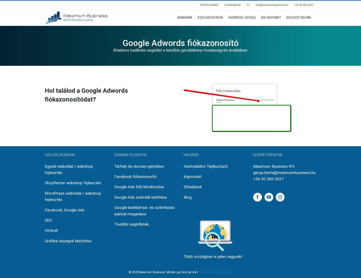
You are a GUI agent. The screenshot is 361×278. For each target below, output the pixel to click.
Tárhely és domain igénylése (139, 166)
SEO (48, 220)
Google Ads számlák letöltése (140, 197)
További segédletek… (132, 224)
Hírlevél (51, 230)
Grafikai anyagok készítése (68, 241)
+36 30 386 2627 (268, 178)
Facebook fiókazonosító (135, 176)
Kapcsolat (192, 176)
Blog (188, 197)
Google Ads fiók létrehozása (139, 186)
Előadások (193, 186)
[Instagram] (280, 197)
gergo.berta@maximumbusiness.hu (284, 172)
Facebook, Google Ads (64, 210)
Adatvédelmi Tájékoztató (206, 166)
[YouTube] (268, 197)
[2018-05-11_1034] (238, 80)
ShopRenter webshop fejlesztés (73, 182)
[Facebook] (257, 197)
